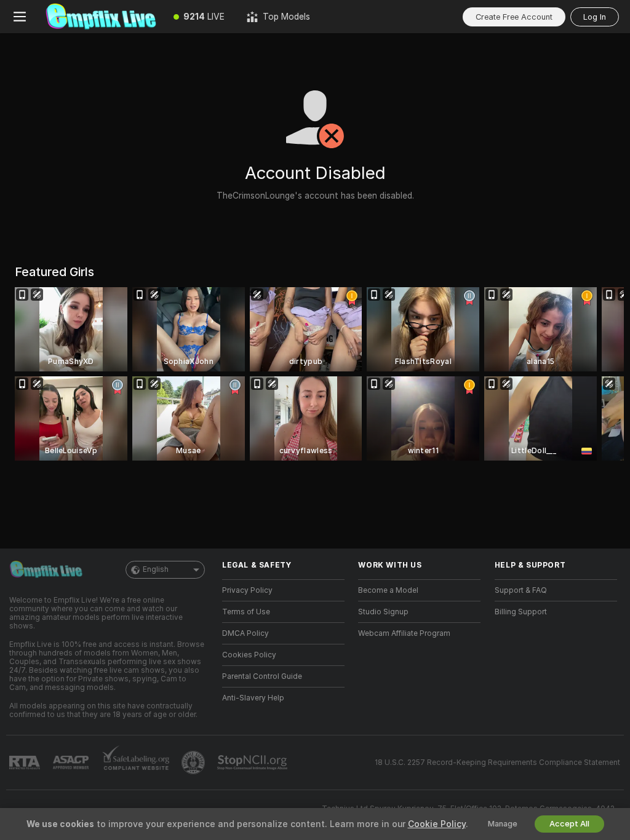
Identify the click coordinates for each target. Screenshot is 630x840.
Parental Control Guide (262, 676)
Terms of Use (246, 612)
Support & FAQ (521, 590)
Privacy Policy (247, 590)
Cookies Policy (249, 655)
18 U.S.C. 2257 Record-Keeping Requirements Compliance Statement (497, 762)
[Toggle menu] (19, 16)
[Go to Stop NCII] (253, 762)
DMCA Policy (245, 633)
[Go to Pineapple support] (194, 762)
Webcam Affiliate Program (404, 633)
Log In (594, 17)
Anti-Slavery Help (253, 698)
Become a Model (388, 590)
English (156, 569)
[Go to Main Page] (100, 16)
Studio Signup (383, 612)
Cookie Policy (437, 824)
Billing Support (521, 612)
